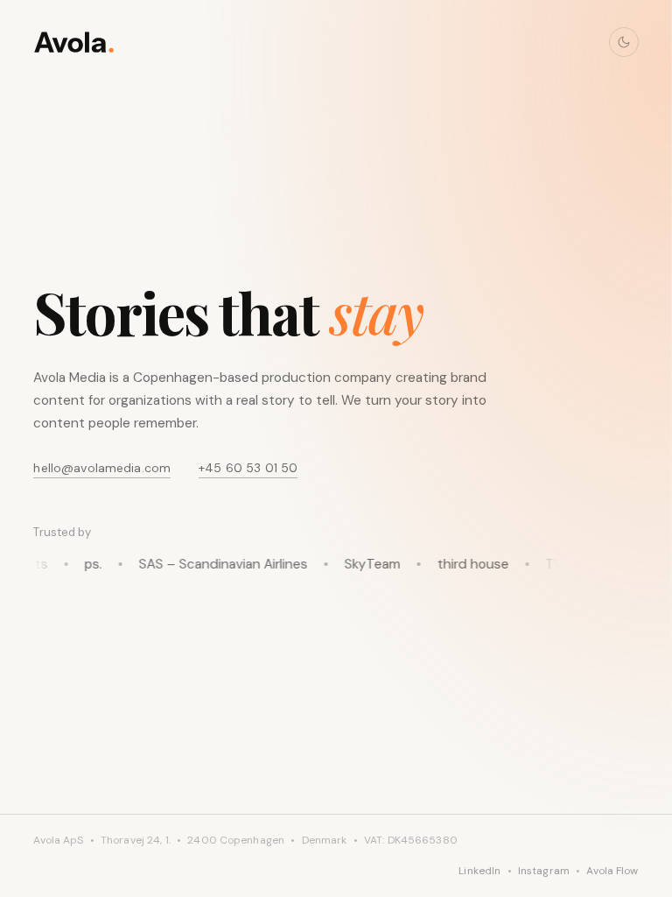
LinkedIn (479, 871)
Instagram (544, 871)
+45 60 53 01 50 (248, 468)
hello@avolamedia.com (102, 468)
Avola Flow (612, 871)
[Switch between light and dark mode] (624, 42)
